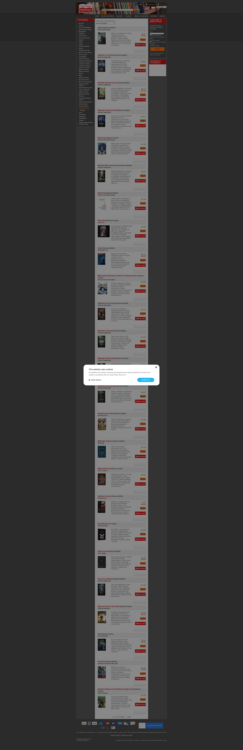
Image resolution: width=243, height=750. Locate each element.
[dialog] (121, 375)
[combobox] (156, 367)
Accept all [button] (146, 380)
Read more (122, 375)
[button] (95, 380)
